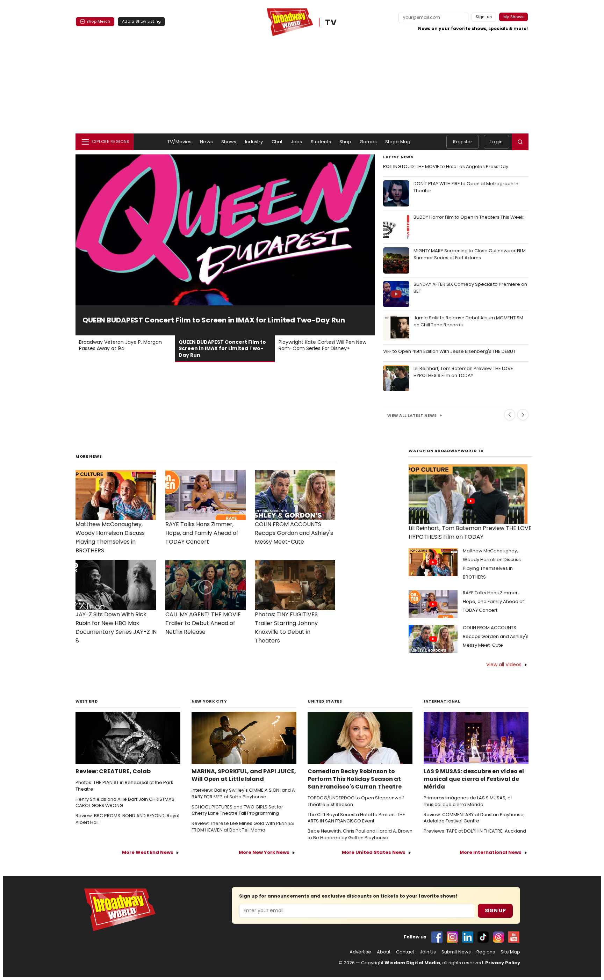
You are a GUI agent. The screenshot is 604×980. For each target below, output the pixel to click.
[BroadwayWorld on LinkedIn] (467, 937)
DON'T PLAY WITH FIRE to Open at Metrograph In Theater (466, 187)
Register (462, 141)
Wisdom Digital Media (412, 962)
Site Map (510, 952)
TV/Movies (179, 141)
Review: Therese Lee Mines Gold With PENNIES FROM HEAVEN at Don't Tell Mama (243, 826)
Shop (345, 141)
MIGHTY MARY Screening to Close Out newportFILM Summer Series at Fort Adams (470, 254)
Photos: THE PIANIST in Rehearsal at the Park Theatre (124, 785)
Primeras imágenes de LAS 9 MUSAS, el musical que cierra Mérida (468, 801)
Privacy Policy (502, 962)
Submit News (456, 952)
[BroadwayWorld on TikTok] (483, 937)
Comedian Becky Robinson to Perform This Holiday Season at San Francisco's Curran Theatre (355, 779)
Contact (405, 952)
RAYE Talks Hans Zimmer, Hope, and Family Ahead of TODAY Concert (201, 533)
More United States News (373, 852)
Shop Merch (98, 21)
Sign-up (484, 17)
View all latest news (412, 415)
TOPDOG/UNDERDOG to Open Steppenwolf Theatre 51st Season (356, 801)
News (206, 141)
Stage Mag (397, 141)
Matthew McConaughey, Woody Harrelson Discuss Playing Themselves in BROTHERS (110, 537)
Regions (485, 952)
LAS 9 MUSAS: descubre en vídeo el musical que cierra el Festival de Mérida (474, 779)
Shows (229, 141)
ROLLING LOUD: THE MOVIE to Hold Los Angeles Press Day (445, 166)
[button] (520, 141)
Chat (277, 141)
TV (331, 22)
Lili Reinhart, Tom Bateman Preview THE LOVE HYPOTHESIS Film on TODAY (463, 372)
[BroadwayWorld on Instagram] (452, 937)
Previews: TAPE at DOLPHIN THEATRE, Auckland (475, 831)
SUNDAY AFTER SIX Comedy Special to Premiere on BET (470, 288)
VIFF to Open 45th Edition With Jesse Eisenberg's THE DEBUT (449, 351)
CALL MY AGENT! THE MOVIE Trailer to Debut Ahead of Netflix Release (203, 623)
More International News (491, 852)
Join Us (428, 952)
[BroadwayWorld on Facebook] (437, 937)
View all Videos (504, 664)
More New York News (264, 852)
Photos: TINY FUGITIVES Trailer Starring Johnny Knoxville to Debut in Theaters (286, 627)
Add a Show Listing (141, 21)
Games (368, 141)
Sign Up (495, 910)
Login (496, 141)
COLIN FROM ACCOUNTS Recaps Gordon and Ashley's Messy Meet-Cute (294, 533)
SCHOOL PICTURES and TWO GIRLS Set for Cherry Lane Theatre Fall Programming (237, 810)
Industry (254, 141)
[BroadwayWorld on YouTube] (514, 937)
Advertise (360, 952)
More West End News (147, 852)
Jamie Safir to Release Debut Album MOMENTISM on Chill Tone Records (468, 321)
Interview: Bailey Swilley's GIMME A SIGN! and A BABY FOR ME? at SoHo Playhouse (243, 793)
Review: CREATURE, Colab (113, 771)
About (383, 952)
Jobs (296, 141)
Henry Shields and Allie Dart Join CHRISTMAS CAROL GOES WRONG (125, 802)
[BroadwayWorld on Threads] (498, 937)
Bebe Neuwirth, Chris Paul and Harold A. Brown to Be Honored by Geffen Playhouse (360, 834)
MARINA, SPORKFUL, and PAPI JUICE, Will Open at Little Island (244, 775)
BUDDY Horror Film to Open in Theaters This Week (469, 217)
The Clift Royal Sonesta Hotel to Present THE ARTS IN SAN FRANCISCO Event (356, 818)
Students (321, 141)
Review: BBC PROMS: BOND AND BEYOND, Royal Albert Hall (127, 819)
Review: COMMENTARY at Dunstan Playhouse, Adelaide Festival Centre (474, 818)
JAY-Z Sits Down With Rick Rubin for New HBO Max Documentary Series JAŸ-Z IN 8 (116, 627)
